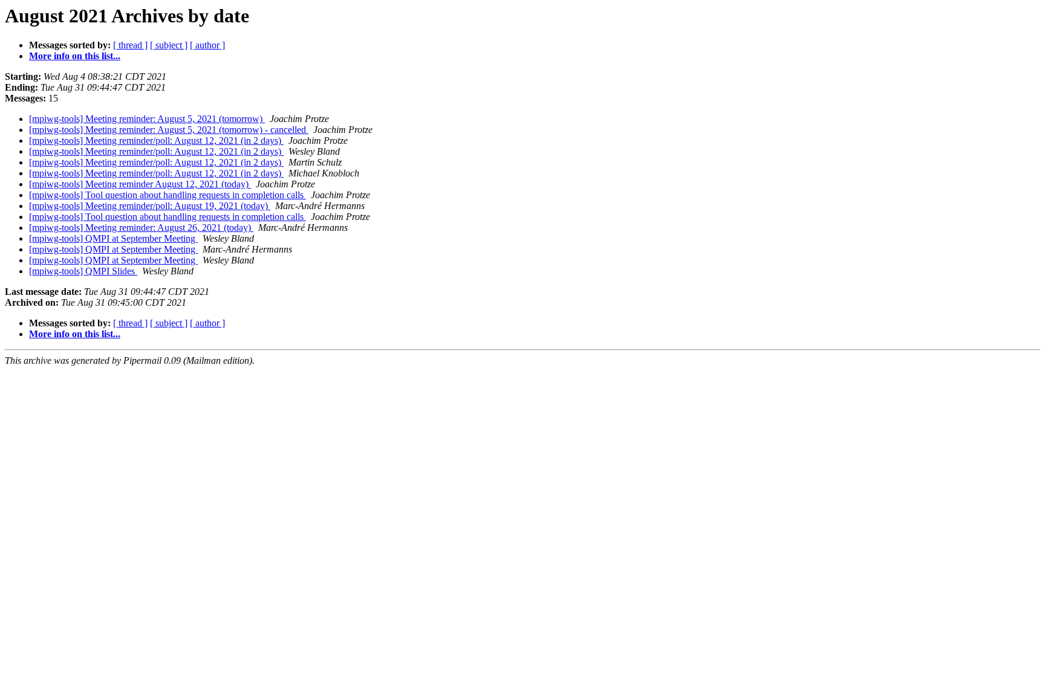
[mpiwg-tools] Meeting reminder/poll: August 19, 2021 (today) (149, 206)
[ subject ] (168, 45)
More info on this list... (74, 56)
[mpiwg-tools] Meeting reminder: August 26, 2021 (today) (141, 227)
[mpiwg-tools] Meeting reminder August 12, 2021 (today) (140, 184)
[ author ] (207, 45)
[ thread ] (130, 45)
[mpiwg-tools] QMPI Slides (83, 271)
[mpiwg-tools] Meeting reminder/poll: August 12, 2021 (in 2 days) (156, 140)
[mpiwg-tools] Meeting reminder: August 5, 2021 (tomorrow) (147, 119)
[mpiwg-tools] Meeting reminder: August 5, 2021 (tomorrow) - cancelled (168, 129)
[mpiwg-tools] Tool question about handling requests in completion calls (167, 195)
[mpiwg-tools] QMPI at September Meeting (113, 238)
